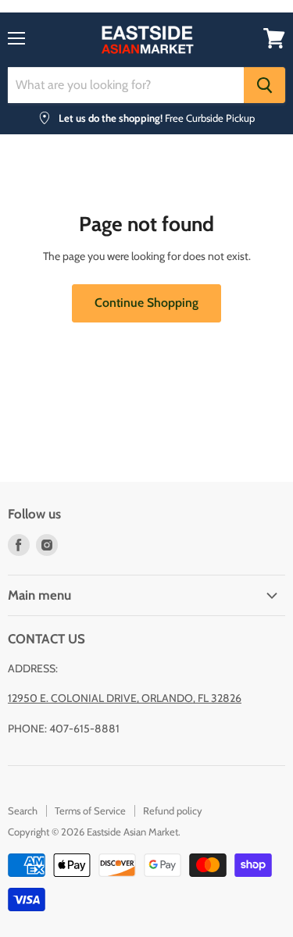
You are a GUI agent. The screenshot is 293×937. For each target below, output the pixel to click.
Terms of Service (90, 810)
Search (23, 810)
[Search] (264, 85)
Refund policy (172, 810)
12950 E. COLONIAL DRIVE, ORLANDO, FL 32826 (124, 698)
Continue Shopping (146, 302)
